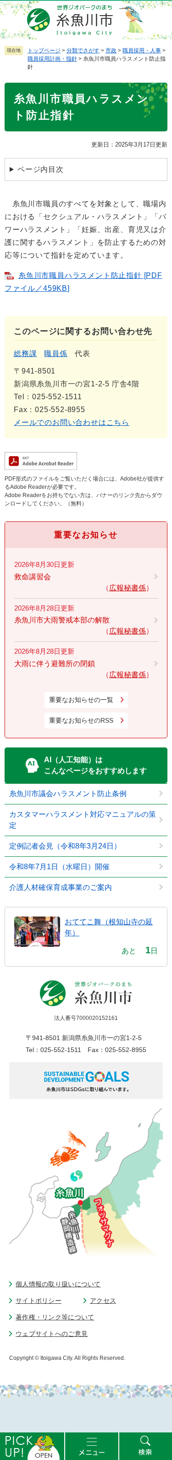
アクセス (103, 1300)
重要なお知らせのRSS (81, 720)
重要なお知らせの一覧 (81, 699)
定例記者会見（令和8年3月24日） (65, 846)
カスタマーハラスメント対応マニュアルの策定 (82, 819)
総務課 (25, 353)
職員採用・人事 (141, 50)
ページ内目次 (40, 169)
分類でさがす (83, 50)
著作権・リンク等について (55, 1317)
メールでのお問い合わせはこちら (71, 422)
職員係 (55, 353)
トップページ (44, 50)
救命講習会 (32, 577)
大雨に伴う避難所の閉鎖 (54, 664)
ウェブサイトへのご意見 (52, 1333)
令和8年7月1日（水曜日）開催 (59, 867)
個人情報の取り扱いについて (58, 1284)
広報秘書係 (127, 588)
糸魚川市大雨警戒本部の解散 (62, 620)
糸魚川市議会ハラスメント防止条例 (68, 794)
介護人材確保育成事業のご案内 (60, 887)
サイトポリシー (38, 1300)
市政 (111, 50)
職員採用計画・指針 (52, 59)
